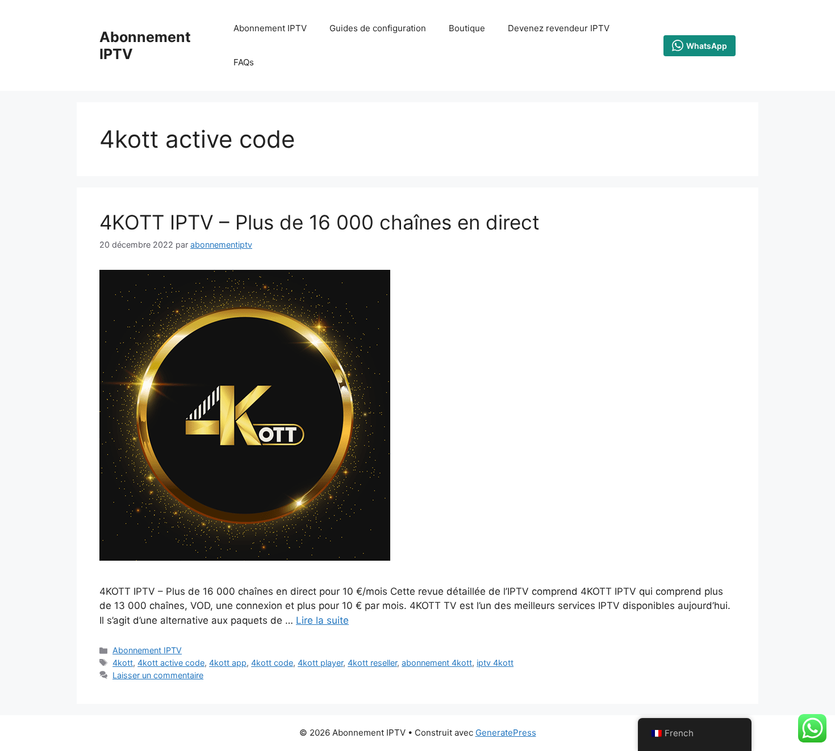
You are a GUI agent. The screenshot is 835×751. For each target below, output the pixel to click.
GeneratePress (505, 732)
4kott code (272, 662)
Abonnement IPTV (270, 28)
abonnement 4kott (437, 662)
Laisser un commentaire (157, 675)
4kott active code (170, 662)
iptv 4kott (495, 662)
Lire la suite (322, 620)
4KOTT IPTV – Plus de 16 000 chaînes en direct (319, 222)
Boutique (467, 28)
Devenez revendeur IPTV (558, 28)
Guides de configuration (377, 28)
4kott (122, 662)
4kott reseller (372, 662)
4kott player (320, 662)
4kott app (228, 662)
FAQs (243, 62)
